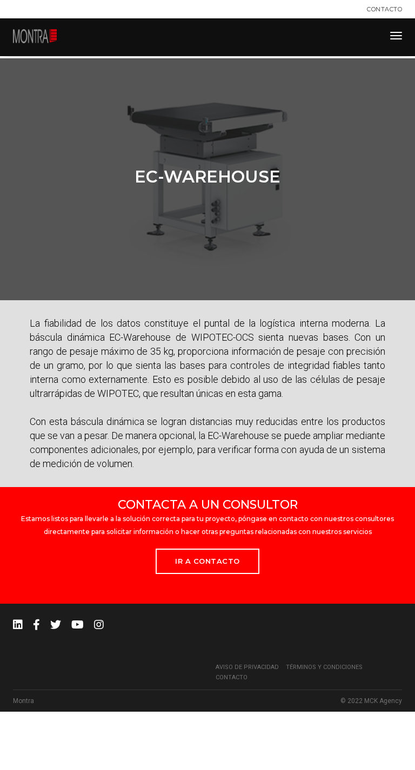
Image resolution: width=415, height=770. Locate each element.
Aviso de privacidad (247, 667)
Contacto (384, 9)
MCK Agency (383, 701)
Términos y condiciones (324, 667)
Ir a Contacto (207, 561)
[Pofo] (35, 36)
